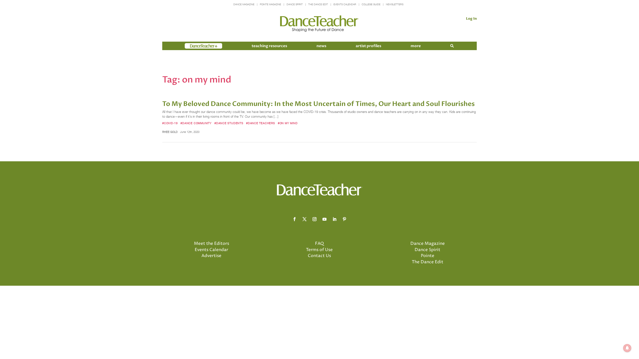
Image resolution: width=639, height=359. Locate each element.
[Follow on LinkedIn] (334, 219)
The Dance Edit (318, 4)
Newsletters (394, 4)
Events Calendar (344, 4)
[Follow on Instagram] (315, 219)
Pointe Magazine (270, 4)
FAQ (319, 244)
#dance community (196, 123)
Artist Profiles (368, 45)
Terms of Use (319, 250)
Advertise (211, 256)
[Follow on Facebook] (295, 219)
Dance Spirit (295, 4)
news (321, 45)
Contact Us (319, 256)
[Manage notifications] (627, 348)
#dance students (228, 123)
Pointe (427, 256)
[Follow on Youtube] (324, 219)
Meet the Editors (211, 244)
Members (194, 45)
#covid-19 (170, 123)
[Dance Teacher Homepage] (319, 23)
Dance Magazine (243, 4)
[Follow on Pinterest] (344, 219)
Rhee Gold (170, 132)
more (416, 45)
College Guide (371, 4)
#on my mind (288, 123)
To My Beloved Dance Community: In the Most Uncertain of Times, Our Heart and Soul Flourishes (318, 103)
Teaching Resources (269, 45)
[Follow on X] (305, 219)
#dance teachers (260, 123)
